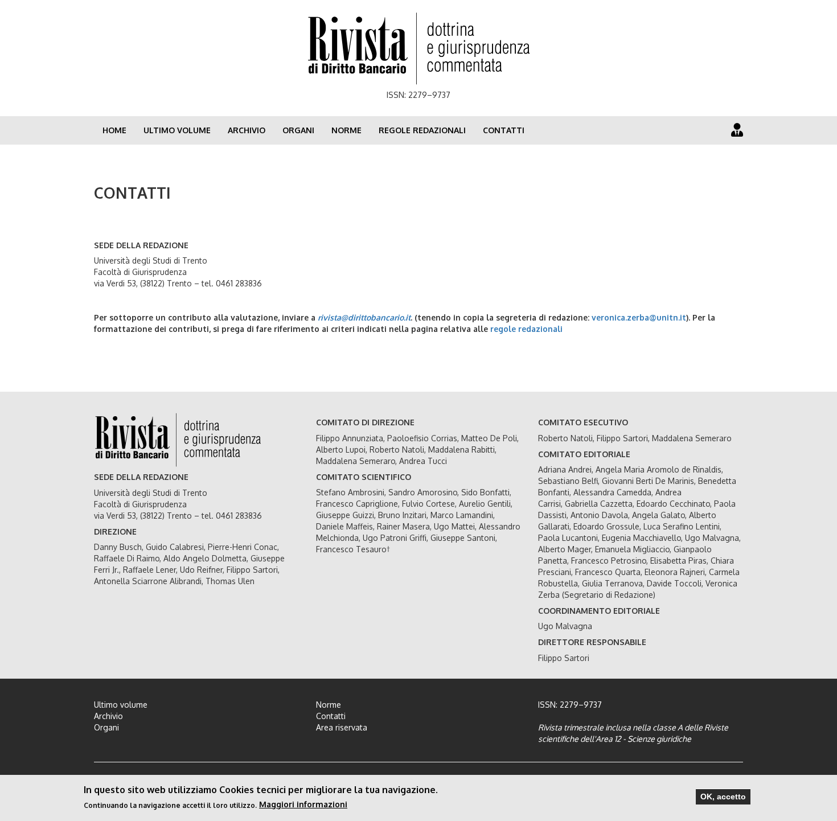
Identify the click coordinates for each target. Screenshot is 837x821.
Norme (346, 130)
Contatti (503, 130)
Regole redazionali (422, 130)
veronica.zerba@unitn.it (639, 317)
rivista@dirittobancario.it (364, 317)
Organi (298, 130)
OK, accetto (723, 796)
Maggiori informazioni (303, 804)
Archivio (246, 130)
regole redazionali (526, 329)
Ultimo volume (177, 130)
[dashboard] (737, 129)
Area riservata (341, 727)
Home (114, 130)
